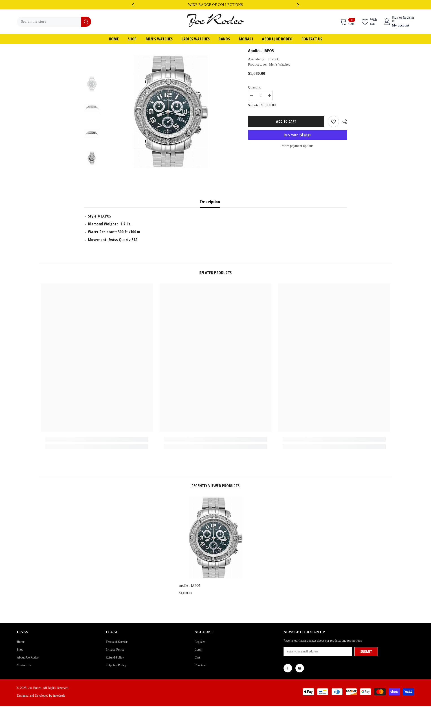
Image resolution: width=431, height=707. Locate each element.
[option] (215, 5)
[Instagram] (299, 668)
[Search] (54, 22)
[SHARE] (343, 121)
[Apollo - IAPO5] (215, 537)
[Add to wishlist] (333, 121)
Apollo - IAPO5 (189, 585)
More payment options (297, 146)
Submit (366, 651)
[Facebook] (288, 668)
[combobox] (49, 22)
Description (210, 201)
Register (408, 17)
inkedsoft (59, 695)
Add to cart (287, 121)
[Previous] (133, 4)
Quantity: (254, 87)
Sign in (395, 19)
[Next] (297, 4)
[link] (96, 439)
